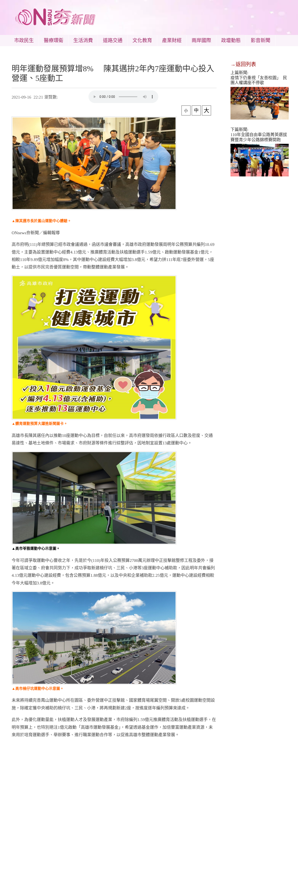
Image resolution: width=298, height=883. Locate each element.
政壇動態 (231, 40)
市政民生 (24, 40)
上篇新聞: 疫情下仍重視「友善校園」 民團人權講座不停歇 (258, 77)
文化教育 (142, 40)
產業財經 (172, 40)
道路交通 (112, 40)
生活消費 (83, 40)
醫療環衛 (53, 40)
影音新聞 (260, 40)
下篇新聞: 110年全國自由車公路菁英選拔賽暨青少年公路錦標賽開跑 (258, 134)
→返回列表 (243, 64)
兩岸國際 (201, 40)
